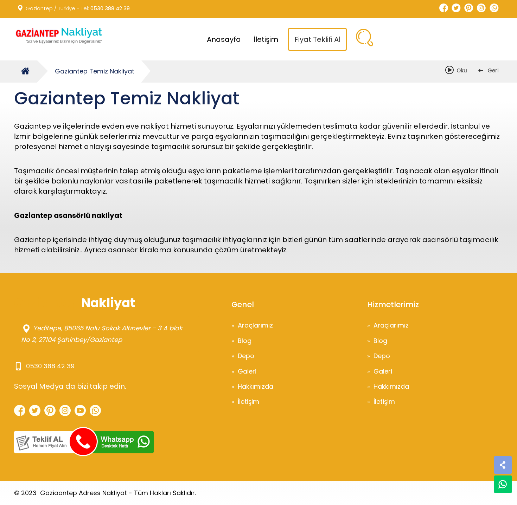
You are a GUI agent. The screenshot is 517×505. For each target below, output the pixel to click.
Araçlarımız (255, 325)
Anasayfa (224, 39)
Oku (458, 70)
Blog (244, 340)
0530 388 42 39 (110, 8)
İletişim (266, 39)
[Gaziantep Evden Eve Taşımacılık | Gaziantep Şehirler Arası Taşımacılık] (58, 36)
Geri (489, 70)
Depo (246, 355)
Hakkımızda (255, 386)
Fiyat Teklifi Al (317, 39)
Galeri (247, 371)
